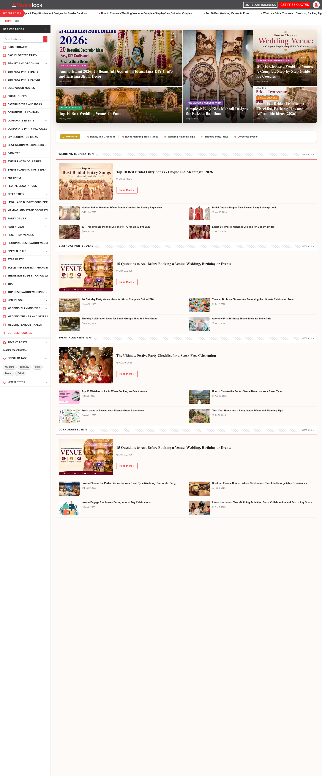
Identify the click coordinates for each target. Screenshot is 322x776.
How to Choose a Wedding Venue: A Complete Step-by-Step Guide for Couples (139, 13)
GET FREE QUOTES (294, 4)
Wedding (9, 367)
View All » (308, 154)
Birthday (24, 367)
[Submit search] (46, 39)
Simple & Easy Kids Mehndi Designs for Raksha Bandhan (46, 13)
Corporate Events (246, 136)
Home (8, 21)
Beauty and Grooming (101, 136)
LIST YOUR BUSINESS (260, 4)
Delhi (37, 367)
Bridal (21, 373)
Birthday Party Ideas (214, 136)
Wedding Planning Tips (179, 136)
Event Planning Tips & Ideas (140, 136)
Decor (8, 373)
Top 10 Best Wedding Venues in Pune (220, 13)
